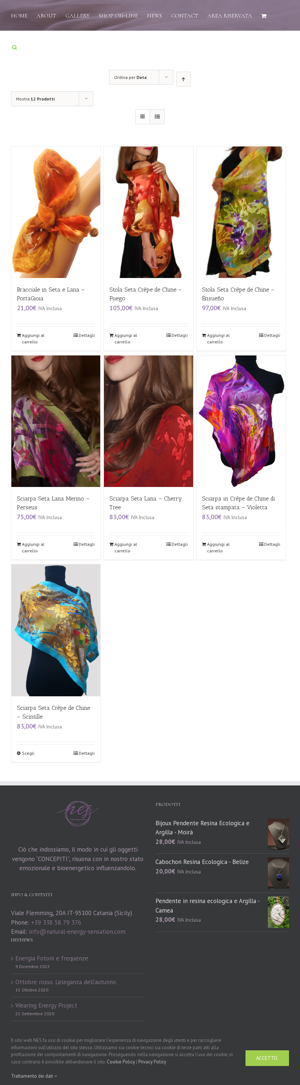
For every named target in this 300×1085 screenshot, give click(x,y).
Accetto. (267, 1058)
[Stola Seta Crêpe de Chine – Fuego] (148, 212)
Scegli (28, 753)
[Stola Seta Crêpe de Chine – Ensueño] (240, 212)
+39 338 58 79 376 (56, 922)
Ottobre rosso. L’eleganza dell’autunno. (66, 982)
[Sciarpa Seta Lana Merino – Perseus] (55, 421)
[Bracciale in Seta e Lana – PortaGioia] (55, 212)
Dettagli (87, 335)
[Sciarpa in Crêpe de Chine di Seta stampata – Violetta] (240, 421)
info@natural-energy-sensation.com (77, 932)
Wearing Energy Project (46, 1005)
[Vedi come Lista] (157, 117)
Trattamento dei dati (32, 1076)
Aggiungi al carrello (33, 338)
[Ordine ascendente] (183, 79)
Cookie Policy (121, 1062)
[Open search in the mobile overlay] (14, 46)
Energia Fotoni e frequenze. (52, 958)
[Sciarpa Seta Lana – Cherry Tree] (148, 421)
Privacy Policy (152, 1062)
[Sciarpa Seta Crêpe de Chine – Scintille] (55, 630)
